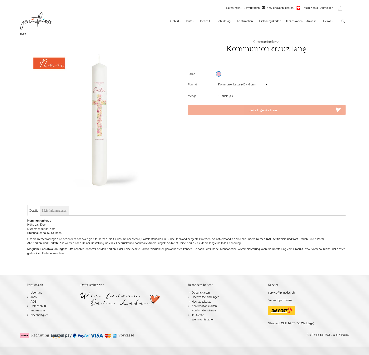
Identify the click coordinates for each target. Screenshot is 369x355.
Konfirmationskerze (204, 310)
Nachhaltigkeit (39, 315)
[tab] (33, 211)
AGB (34, 301)
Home (23, 33)
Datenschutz (39, 306)
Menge (192, 96)
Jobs (34, 297)
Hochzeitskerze (201, 301)
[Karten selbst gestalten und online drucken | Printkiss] (36, 21)
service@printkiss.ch (281, 7)
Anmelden (326, 7)
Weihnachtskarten (203, 319)
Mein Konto (311, 7)
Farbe (191, 73)
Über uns (36, 292)
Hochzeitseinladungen (205, 297)
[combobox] (343, 21)
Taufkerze (198, 315)
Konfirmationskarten (204, 306)
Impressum (38, 310)
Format (192, 84)
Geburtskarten (201, 292)
